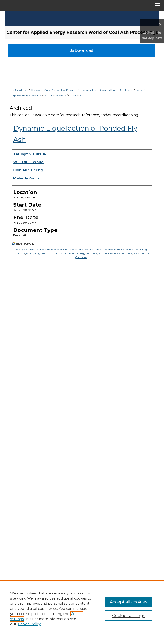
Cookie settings (128, 615)
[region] (82, 608)
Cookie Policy (29, 624)
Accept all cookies (128, 601)
